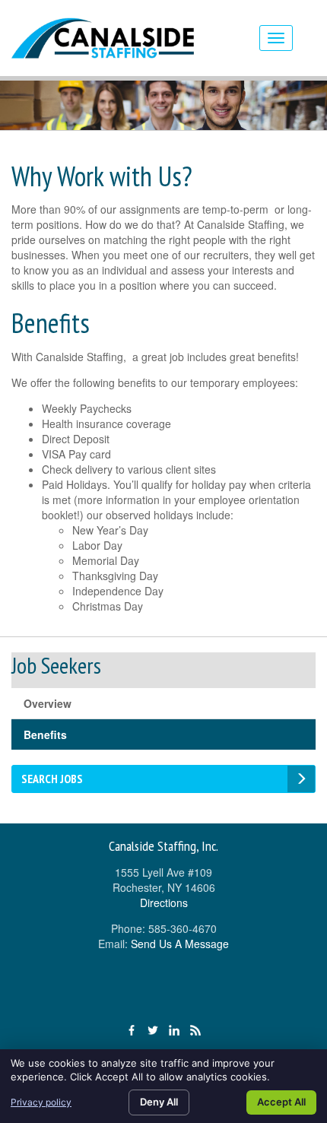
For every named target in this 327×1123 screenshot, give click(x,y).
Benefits (45, 734)
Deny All (159, 1102)
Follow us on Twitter (153, 1030)
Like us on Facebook (131, 1030)
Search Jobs (52, 778)
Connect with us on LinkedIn (174, 1030)
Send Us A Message (180, 943)
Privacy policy (41, 1102)
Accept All (281, 1102)
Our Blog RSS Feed (195, 1030)
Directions (164, 902)
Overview (47, 703)
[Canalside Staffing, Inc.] (129, 38)
